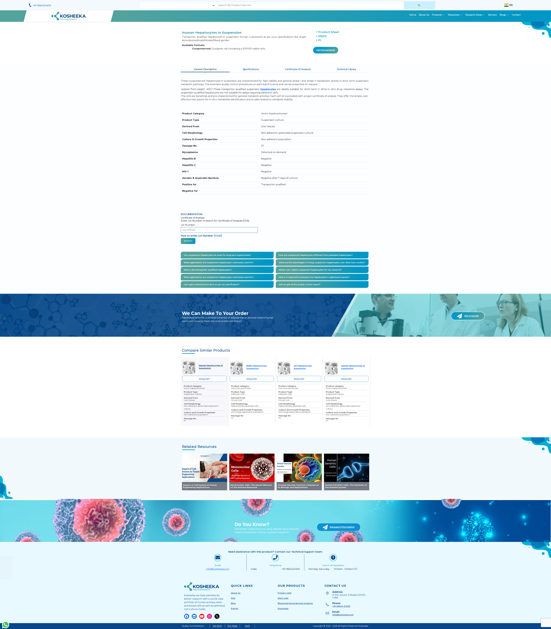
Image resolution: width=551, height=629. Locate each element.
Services (492, 14)
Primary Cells (284, 407)
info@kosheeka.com (217, 383)
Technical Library (346, 69)
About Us (424, 14)
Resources (453, 14)
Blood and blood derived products (295, 417)
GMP (247, 440)
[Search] (419, 5)
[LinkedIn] (194, 430)
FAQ (233, 412)
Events (234, 422)
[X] (217, 430)
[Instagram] (209, 430)
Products (437, 14)
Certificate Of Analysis (298, 69)
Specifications (251, 69)
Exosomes (283, 422)
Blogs (503, 14)
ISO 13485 (232, 440)
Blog (233, 417)
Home (412, 14)
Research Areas (473, 14)
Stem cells (283, 412)
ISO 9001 (217, 440)
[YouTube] (201, 430)
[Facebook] (186, 430)
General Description (205, 69)
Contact (516, 14)
